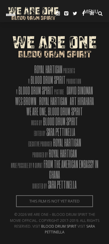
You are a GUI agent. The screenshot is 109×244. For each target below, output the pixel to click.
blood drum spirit (59, 226)
